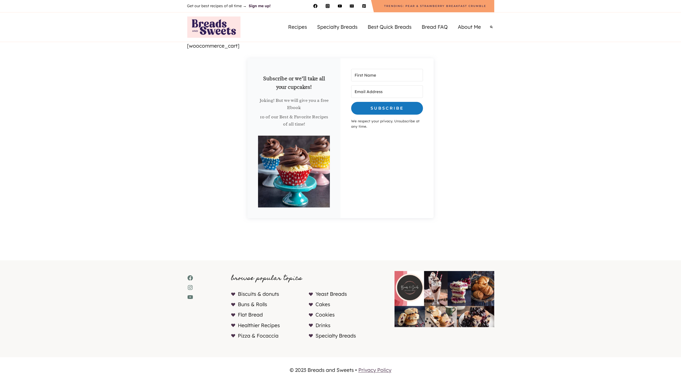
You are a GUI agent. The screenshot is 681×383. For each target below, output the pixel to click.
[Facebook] (315, 6)
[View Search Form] (491, 27)
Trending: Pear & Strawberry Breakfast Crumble (435, 6)
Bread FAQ (435, 27)
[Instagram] (327, 6)
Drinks (322, 325)
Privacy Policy (374, 370)
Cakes (322, 304)
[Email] (352, 6)
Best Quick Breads (390, 27)
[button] (294, 171)
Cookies (325, 314)
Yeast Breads (331, 294)
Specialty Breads (337, 27)
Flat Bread (250, 314)
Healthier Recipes (259, 325)
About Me (469, 27)
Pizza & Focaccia (258, 335)
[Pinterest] (364, 6)
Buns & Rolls (252, 304)
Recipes (297, 27)
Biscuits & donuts (258, 294)
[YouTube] (340, 6)
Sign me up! (260, 5)
